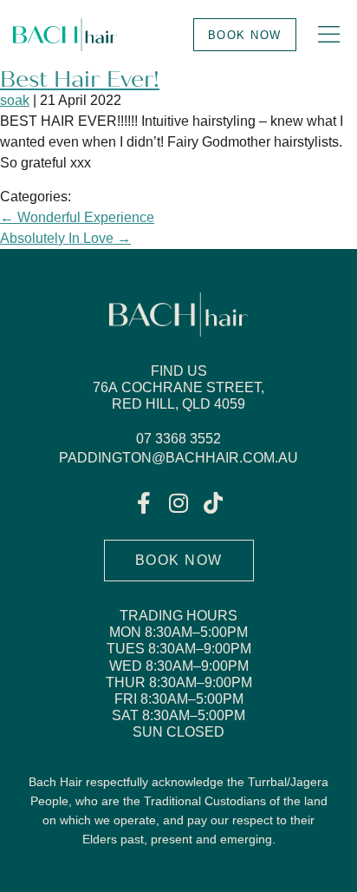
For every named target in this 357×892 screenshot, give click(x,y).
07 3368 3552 (178, 438)
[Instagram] (179, 503)
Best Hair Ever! (79, 79)
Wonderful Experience (77, 217)
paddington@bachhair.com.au (178, 457)
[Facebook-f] (144, 503)
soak (14, 100)
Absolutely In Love (65, 238)
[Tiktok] (213, 503)
